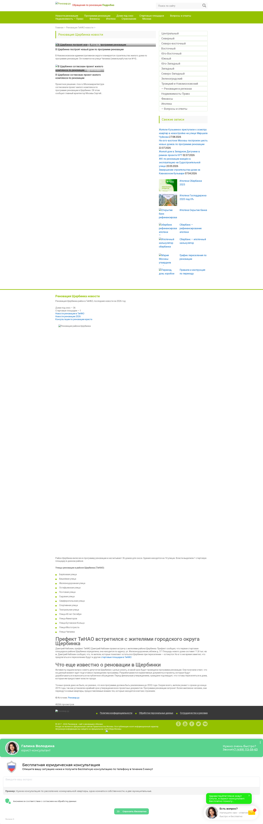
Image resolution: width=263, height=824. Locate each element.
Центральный (170, 33)
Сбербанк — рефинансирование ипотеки (191, 228)
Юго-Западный (170, 63)
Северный (167, 38)
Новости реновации (66, 15)
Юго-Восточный (171, 53)
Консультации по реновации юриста (73, 319)
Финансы (94, 18)
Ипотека (111, 18)
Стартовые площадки (151, 15)
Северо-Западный (173, 73)
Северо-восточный (173, 43)
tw (198, 723)
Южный (166, 58)
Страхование (129, 18)
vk (205, 723)
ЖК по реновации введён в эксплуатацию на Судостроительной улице (179, 162)
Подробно (108, 5)
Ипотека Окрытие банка (193, 210)
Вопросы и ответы (180, 15)
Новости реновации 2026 (68, 316)
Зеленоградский (171, 78)
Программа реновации (97, 15)
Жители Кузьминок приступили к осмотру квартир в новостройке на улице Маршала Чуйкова (183, 133)
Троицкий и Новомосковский (179, 83)
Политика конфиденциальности (116, 713)
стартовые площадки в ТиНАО (116, 657)
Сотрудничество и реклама (194, 713)
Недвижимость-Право (175, 93)
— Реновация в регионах (176, 88)
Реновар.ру (73, 697)
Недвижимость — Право (69, 18)
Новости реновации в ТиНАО (69, 313)
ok (178, 723)
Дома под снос (124, 15)
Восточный (168, 48)
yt (185, 723)
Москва (146, 18)
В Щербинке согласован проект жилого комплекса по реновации (78, 76)
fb (191, 723)
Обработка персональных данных (156, 713)
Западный (167, 68)
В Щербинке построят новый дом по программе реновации (89, 49)
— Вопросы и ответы (174, 108)
